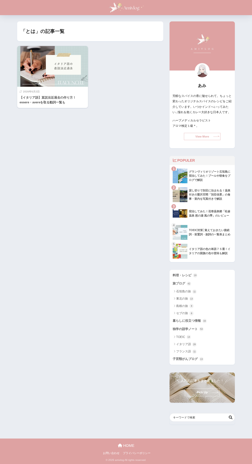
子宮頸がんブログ (188, 359)
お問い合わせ (111, 453)
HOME (128, 446)
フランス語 (186, 351)
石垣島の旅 (186, 291)
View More (202, 136)
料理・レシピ (184, 275)
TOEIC (183, 336)
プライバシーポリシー (137, 453)
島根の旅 (184, 305)
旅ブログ (181, 283)
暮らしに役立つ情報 (189, 320)
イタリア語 (186, 344)
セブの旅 (184, 313)
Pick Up (202, 392)
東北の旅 (184, 298)
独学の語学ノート (188, 329)
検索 (231, 417)
